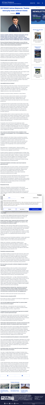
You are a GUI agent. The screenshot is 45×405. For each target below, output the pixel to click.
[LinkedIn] (22, 376)
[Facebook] (7, 376)
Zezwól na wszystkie (35, 209)
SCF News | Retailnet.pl (8, 2)
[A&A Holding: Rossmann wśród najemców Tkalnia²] (15, 386)
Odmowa (9, 209)
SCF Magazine (26, 399)
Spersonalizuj (22, 209)
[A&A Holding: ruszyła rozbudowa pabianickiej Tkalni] (4, 386)
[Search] (42, 3)
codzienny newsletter (22, 397)
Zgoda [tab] (9, 197)
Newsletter (32, 3)
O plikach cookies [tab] (35, 197)
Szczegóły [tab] (22, 197)
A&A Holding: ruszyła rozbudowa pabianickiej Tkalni (4, 391)
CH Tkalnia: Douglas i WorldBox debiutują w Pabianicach (24, 391)
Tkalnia (17, 13)
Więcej (38, 3)
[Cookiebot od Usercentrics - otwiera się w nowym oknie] (38, 195)
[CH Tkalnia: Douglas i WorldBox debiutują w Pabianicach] (25, 386)
